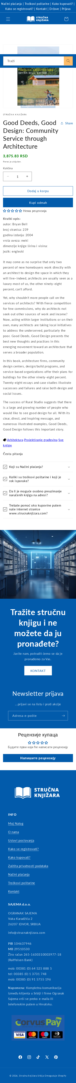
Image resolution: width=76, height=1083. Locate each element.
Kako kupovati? (62, 3)
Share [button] (69, 123)
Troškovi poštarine (37, 3)
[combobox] (38, 61)
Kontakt (41, 9)
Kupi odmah (38, 202)
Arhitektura (15, 440)
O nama (13, 832)
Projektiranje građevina (41, 440)
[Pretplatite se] (63, 715)
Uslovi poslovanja (21, 840)
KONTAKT (38, 671)
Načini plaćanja (11, 3)
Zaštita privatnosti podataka (28, 866)
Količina (8, 168)
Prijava (66, 9)
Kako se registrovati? (19, 9)
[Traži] (68, 60)
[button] (8, 19)
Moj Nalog (15, 823)
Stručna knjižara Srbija (31, 1075)
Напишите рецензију (38, 758)
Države (54, 9)
